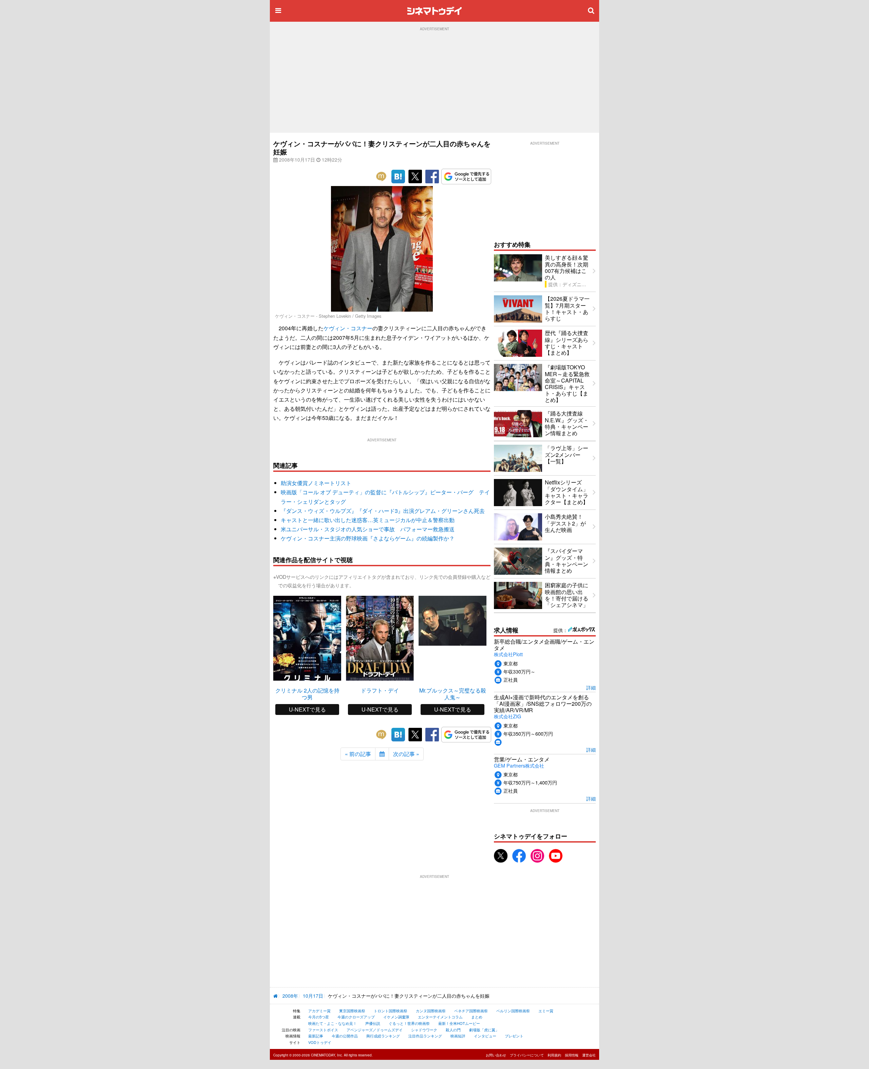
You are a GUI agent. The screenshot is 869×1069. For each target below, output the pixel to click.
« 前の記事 (358, 754)
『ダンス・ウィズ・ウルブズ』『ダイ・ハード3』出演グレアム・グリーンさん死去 (383, 511)
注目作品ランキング (425, 1035)
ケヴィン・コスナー (347, 328)
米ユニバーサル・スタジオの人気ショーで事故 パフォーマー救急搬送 (368, 529)
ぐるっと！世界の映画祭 (409, 1023)
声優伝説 (372, 1023)
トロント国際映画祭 (390, 1010)
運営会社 (589, 1055)
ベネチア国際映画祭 (471, 1010)
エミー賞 (545, 1010)
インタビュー (485, 1035)
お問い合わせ (496, 1055)
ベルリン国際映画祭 (513, 1010)
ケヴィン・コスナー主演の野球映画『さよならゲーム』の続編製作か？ (368, 538)
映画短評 (457, 1035)
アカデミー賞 (319, 1010)
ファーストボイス (323, 1029)
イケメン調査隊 (396, 1016)
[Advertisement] (434, 81)
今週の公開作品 (345, 1035)
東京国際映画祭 (352, 1010)
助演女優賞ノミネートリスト (316, 483)
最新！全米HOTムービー (459, 1023)
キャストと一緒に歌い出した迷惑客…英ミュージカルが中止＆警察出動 (368, 520)
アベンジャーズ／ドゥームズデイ (375, 1029)
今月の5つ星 (318, 1016)
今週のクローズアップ (356, 1016)
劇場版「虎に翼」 (484, 1029)
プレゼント (514, 1035)
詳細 (591, 687)
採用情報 (571, 1055)
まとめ (476, 1016)
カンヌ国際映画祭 (431, 1010)
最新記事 (315, 1035)
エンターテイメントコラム (440, 1016)
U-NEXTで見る (307, 709)
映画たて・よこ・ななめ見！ (332, 1023)
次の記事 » (406, 754)
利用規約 (554, 1055)
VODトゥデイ (319, 1042)
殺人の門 (453, 1029)
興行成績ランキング (383, 1035)
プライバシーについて (527, 1055)
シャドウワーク (424, 1029)
